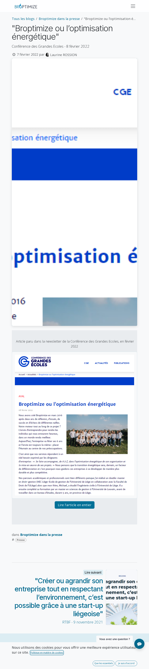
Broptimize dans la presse (59, 19)
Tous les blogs (23, 19)
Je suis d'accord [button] (126, 663)
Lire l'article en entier (74, 505)
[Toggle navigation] (133, 6)
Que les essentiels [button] (103, 663)
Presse (21, 540)
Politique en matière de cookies (47, 652)
